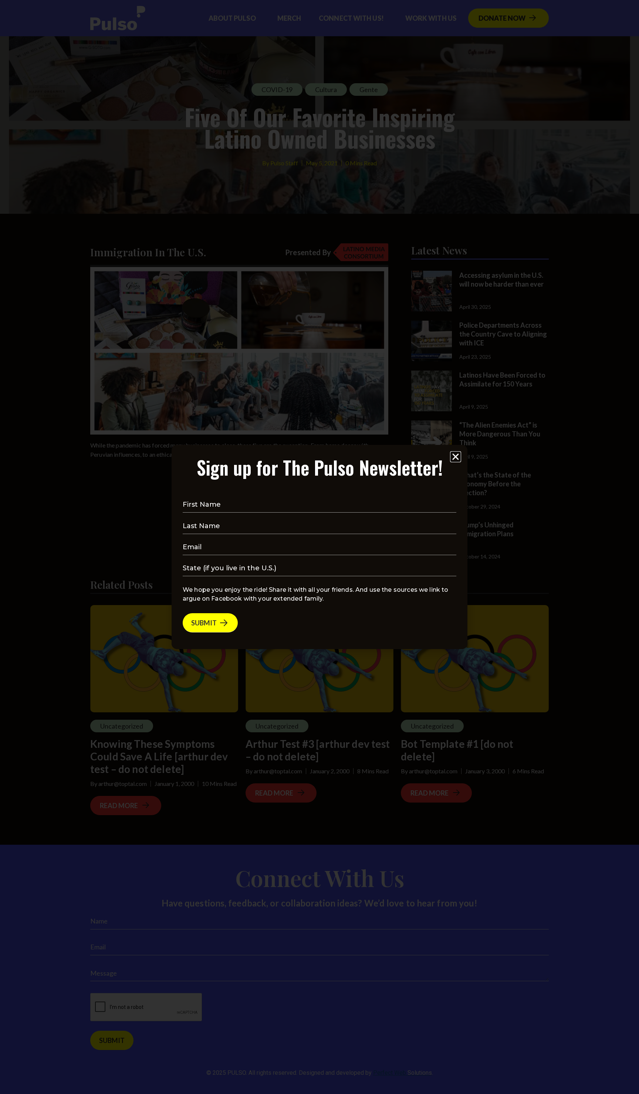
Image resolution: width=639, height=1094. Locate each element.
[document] (319, 547)
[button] (455, 456)
